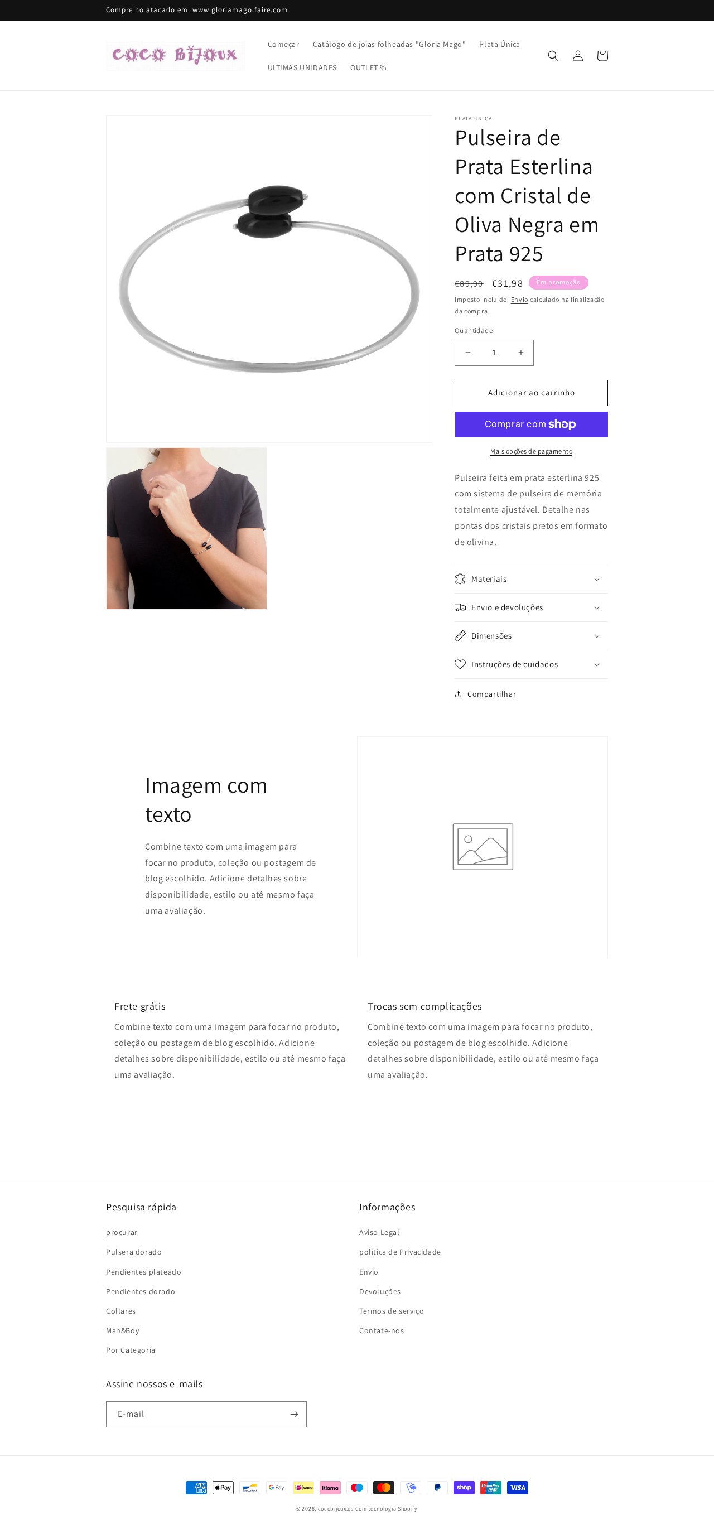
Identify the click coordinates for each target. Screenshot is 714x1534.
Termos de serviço (391, 1311)
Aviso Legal (379, 1232)
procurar (122, 1232)
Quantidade (474, 330)
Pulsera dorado (134, 1252)
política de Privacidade (400, 1252)
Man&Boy (122, 1330)
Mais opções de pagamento (531, 451)
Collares (121, 1311)
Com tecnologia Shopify (386, 1508)
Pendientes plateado (143, 1272)
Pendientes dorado (140, 1291)
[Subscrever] (294, 1414)
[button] (553, 56)
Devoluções (380, 1291)
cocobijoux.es (336, 1508)
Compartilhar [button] (491, 694)
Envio (520, 299)
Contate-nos (381, 1330)
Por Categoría (131, 1350)
